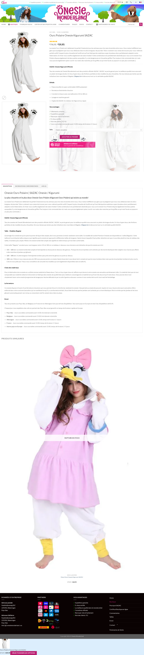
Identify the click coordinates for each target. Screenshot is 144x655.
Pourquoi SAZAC (26, 24)
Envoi (81, 24)
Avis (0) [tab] (44, 186)
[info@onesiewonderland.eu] (127, 2)
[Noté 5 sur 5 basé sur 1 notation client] (96, 41)
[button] (120, 2)
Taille (51, 129)
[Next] (9, 97)
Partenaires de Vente (107, 24)
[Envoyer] (141, 24)
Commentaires (64, 24)
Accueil (52, 32)
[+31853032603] (131, 2)
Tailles (74, 24)
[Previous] (2, 173)
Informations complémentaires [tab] (26, 186)
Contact (89, 24)
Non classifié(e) (63, 32)
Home (3, 24)
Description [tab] (7, 186)
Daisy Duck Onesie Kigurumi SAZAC (72, 577)
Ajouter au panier (70, 137)
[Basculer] (117, 624)
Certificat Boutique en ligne (45, 24)
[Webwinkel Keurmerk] (72, 144)
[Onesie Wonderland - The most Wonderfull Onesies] (72, 13)
